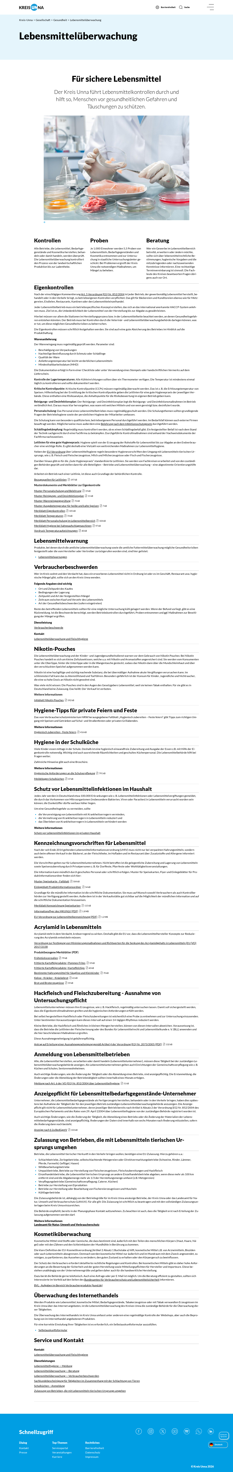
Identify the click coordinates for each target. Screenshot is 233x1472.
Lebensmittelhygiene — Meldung (53, 1365)
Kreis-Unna (26, 20)
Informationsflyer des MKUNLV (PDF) (56, 911)
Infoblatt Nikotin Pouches (49, 700)
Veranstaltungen (62, 1452)
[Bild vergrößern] (116, 168)
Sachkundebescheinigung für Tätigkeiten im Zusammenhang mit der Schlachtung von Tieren (87, 1380)
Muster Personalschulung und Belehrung (57, 490)
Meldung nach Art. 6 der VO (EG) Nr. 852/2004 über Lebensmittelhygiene (77, 1083)
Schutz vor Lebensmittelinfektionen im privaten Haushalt (67, 833)
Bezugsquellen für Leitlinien (50, 479)
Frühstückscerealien (46, 958)
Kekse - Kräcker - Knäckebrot (51, 977)
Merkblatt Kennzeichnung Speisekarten (57, 905)
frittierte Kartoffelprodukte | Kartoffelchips (59, 967)
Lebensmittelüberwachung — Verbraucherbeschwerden (66, 1375)
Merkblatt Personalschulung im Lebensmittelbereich (64, 520)
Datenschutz (92, 1452)
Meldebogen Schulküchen (49, 778)
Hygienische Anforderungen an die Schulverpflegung (64, 773)
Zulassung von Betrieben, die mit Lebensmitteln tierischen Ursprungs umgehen (80, 1390)
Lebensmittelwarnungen (52, 556)
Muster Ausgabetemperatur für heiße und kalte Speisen (66, 505)
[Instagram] (151, 1431)
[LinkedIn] (211, 1431)
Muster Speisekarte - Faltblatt (51, 881)
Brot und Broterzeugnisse (49, 982)
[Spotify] (187, 1431)
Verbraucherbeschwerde (48, 627)
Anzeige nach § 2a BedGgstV (50, 1129)
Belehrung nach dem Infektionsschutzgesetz (126, 423)
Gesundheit (59, 20)
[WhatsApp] (199, 1431)
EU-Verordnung (56, 451)
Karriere (57, 1456)
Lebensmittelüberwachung (84, 20)
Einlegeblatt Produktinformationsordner (57, 887)
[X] (163, 1431)
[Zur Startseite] (42, 7)
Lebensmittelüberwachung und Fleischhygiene (61, 638)
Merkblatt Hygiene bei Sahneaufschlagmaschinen (63, 525)
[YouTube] (175, 1431)
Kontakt (24, 1448)
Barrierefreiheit (94, 1448)
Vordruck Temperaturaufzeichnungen (56, 530)
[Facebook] (139, 1431)
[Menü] (210, 7)
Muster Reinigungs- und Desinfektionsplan (59, 495)
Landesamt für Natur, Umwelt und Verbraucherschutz (66, 1224)
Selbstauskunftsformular (52, 1330)
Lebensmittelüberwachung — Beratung (56, 1370)
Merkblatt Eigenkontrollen (49, 510)
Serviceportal (60, 1448)
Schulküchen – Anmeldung (49, 1385)
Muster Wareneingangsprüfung (52, 500)
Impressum (91, 1456)
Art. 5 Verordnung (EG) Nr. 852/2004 (102, 294)
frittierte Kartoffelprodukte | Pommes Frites (59, 963)
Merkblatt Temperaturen (48, 515)
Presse (23, 1452)
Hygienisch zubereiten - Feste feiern (55, 732)
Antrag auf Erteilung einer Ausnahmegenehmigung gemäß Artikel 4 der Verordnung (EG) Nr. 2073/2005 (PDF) (98, 1044)
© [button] (44, 222)
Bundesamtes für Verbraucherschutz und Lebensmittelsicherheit (121, 1279)
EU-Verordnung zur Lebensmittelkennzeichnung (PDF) (65, 916)
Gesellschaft (41, 20)
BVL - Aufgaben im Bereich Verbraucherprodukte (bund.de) (68, 1285)
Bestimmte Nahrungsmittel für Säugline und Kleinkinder (66, 972)
